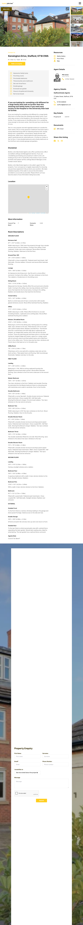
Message (17, 777)
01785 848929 (61, 102)
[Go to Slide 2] (77, 19)
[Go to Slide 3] (77, 28)
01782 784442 (69, 79)
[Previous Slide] (2, 26)
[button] (35, 26)
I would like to (18, 769)
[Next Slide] (68, 26)
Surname (45, 753)
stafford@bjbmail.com (64, 104)
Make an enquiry (16, 63)
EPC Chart (60, 129)
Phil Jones (65, 75)
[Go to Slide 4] (77, 37)
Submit (41, 800)
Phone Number (47, 761)
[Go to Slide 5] (77, 46)
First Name (17, 753)
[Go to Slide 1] (77, 10)
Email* (16, 761)
